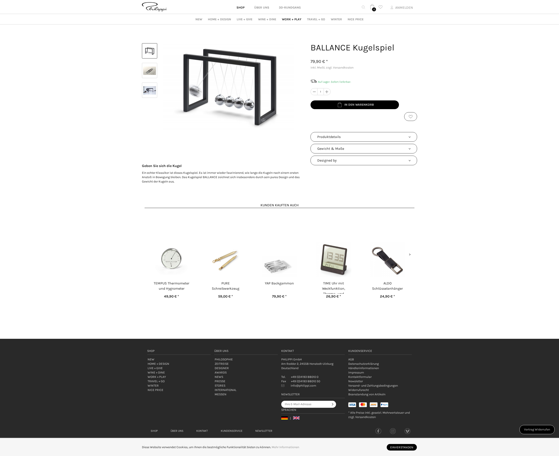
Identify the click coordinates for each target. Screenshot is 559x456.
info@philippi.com (303, 385)
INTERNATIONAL (225, 390)
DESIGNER (222, 368)
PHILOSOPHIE (224, 359)
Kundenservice (231, 430)
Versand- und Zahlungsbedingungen (373, 385)
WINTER (336, 19)
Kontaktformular (360, 377)
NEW (198, 19)
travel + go (316, 19)
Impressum (356, 372)
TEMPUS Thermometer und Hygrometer (171, 286)
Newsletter (355, 381)
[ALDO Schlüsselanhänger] (387, 242)
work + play (291, 19)
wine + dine (267, 19)
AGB (351, 359)
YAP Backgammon (279, 283)
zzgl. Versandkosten (340, 67)
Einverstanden (401, 447)
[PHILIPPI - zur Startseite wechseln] (154, 7)
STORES (220, 385)
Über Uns (177, 430)
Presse (220, 381)
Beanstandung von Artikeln (366, 394)
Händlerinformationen (363, 368)
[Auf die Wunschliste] (410, 116)
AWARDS (221, 372)
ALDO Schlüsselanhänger (387, 286)
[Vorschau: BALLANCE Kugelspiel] (149, 51)
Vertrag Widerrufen (537, 429)
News (219, 377)
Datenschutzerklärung (363, 364)
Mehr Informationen (285, 447)
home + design (219, 19)
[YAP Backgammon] (279, 242)
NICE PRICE (356, 19)
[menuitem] (380, 359)
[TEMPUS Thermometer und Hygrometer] (171, 242)
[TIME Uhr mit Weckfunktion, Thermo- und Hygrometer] (333, 242)
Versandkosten (365, 417)
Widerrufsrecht (358, 390)
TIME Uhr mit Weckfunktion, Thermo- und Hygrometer (333, 287)
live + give (244, 19)
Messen (220, 394)
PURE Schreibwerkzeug (225, 286)
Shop (154, 430)
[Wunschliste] (382, 7)
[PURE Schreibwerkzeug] (225, 242)
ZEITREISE (222, 364)
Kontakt (202, 430)
